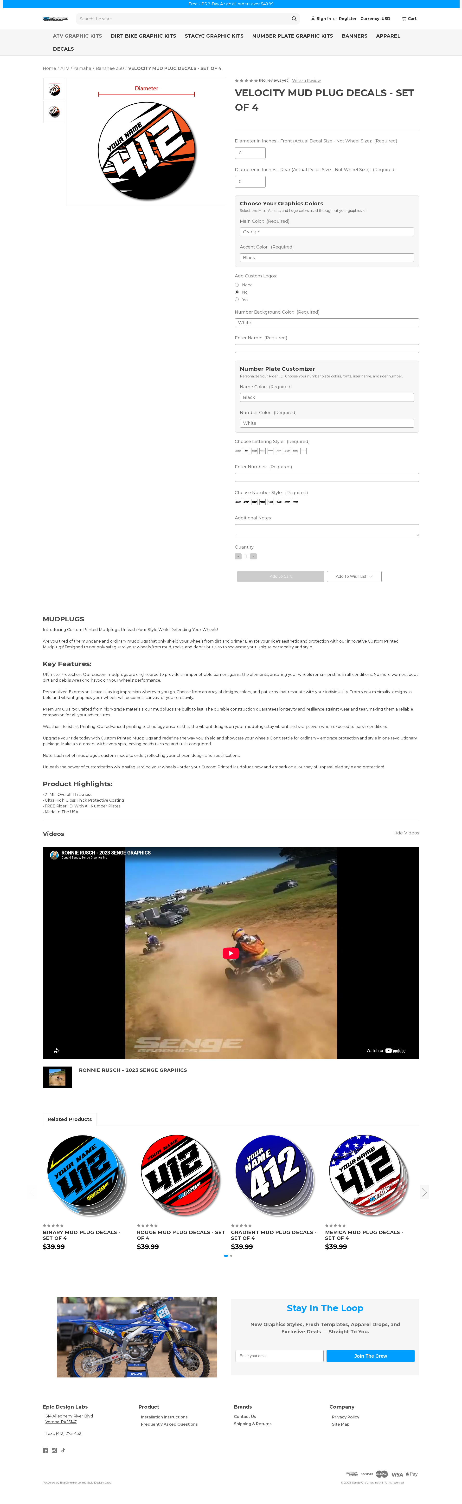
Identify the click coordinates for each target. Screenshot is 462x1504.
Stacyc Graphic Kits (214, 36)
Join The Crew (370, 1356)
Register (348, 18)
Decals (63, 49)
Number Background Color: (277, 312)
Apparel (388, 36)
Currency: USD (375, 18)
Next (424, 1192)
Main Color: (264, 221)
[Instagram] (54, 1450)
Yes (245, 299)
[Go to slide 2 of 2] (231, 1256)
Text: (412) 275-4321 (64, 1433)
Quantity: (244, 547)
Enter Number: (263, 467)
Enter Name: (261, 338)
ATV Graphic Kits (77, 36)
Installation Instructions (164, 1417)
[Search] (294, 19)
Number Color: (268, 412)
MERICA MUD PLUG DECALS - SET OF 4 (364, 1235)
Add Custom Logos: (256, 276)
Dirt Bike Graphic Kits (143, 36)
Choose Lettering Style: (272, 441)
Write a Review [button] (306, 80)
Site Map (341, 1424)
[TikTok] (63, 1450)
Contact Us (245, 1416)
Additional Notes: (253, 518)
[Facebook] (45, 1450)
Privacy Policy (345, 1417)
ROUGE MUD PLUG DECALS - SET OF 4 (181, 1235)
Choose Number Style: (271, 492)
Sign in (323, 18)
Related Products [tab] (69, 1119)
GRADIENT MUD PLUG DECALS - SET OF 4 (274, 1235)
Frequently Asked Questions (169, 1424)
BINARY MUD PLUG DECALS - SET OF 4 (82, 1235)
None (247, 285)
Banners (354, 36)
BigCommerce (70, 1482)
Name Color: (266, 386)
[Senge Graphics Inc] (55, 19)
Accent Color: (267, 247)
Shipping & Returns (253, 1424)
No (245, 292)
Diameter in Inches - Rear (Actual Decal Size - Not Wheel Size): (315, 169)
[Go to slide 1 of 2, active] (226, 1256)
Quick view (87, 1175)
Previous (32, 1192)
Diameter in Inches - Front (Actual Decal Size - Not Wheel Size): (316, 141)
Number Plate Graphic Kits (292, 36)
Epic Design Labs (99, 1482)
